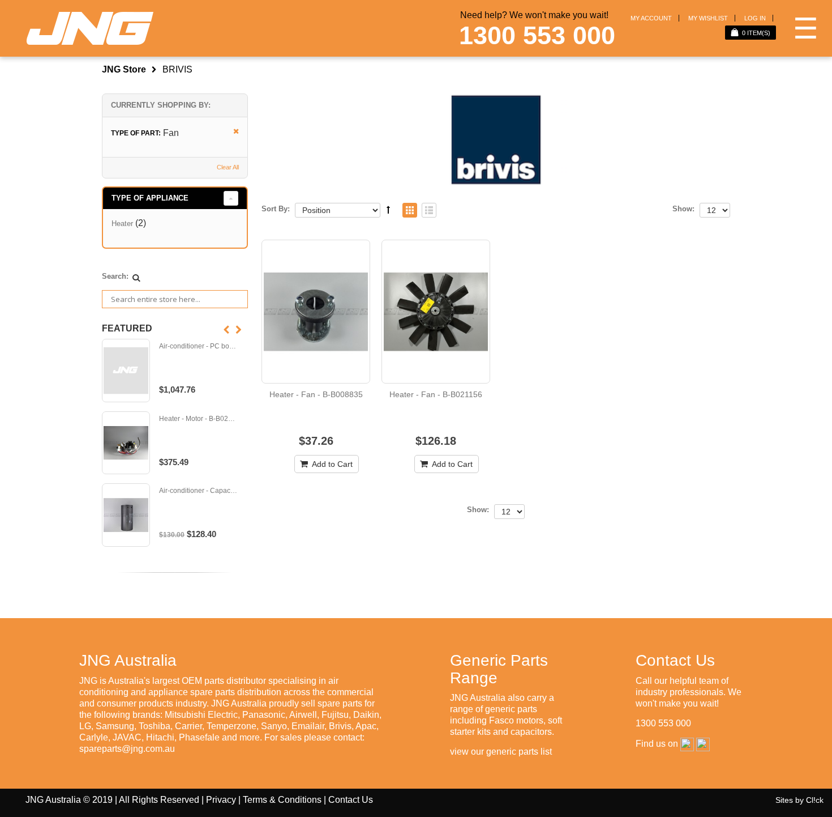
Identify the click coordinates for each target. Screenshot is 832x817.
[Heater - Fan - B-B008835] (316, 311)
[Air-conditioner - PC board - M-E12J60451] (126, 371)
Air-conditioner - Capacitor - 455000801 (198, 491)
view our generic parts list (501, 751)
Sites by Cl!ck (799, 800)
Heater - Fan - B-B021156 (435, 394)
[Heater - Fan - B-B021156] (436, 311)
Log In (755, 18)
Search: (115, 276)
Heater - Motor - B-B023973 (198, 419)
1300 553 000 (537, 35)
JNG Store (124, 69)
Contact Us (350, 800)
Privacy (221, 800)
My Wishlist (708, 18)
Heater (122, 223)
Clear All (228, 167)
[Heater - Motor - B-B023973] (126, 443)
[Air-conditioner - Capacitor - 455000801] (126, 515)
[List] (429, 211)
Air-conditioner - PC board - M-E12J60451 (198, 346)
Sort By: (275, 209)
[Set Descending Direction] (388, 209)
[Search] (136, 277)
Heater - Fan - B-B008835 (316, 394)
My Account (651, 18)
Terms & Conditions (282, 800)
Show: (683, 209)
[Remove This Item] (232, 131)
